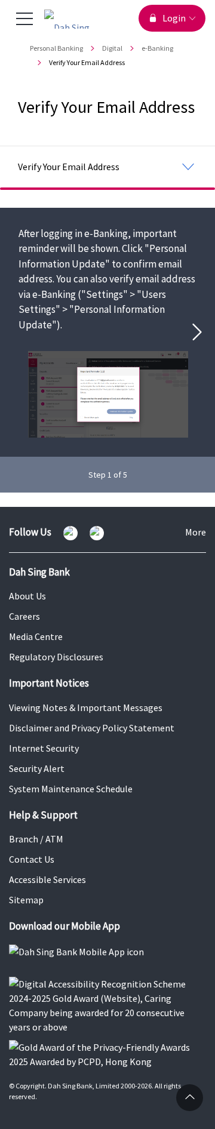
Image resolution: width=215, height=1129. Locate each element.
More (195, 532)
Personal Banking (56, 48)
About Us (27, 596)
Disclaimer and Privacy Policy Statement (91, 728)
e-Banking (157, 48)
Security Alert (36, 768)
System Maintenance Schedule (71, 789)
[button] (202, 332)
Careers (24, 616)
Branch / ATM (36, 839)
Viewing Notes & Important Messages (85, 707)
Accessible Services (47, 879)
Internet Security (44, 748)
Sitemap (26, 900)
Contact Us (31, 859)
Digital (112, 48)
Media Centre (36, 636)
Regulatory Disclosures (56, 657)
